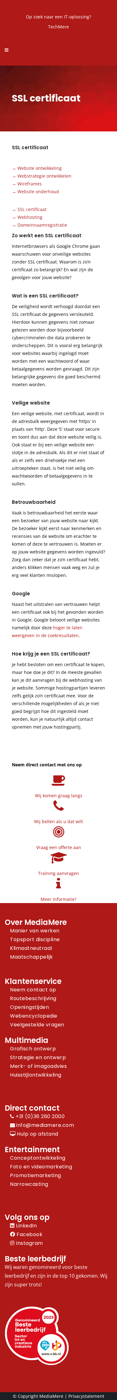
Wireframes (29, 184)
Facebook (28, 1234)
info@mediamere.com (45, 1125)
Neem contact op (33, 989)
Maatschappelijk (31, 956)
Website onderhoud (38, 191)
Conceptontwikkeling (38, 1158)
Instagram (29, 1243)
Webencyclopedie (33, 1015)
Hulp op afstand (37, 1133)
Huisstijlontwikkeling (35, 1074)
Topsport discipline (35, 939)
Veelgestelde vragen (37, 1024)
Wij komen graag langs (58, 795)
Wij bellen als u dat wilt (58, 821)
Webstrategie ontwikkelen (44, 176)
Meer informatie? (58, 899)
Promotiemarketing (35, 1175)
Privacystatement (86, 1396)
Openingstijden (29, 1007)
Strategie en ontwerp (38, 1057)
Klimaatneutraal (31, 948)
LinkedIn (26, 1225)
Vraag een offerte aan (58, 847)
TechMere (58, 27)
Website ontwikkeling (39, 168)
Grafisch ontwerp (33, 1048)
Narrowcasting (29, 1184)
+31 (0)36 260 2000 (39, 1116)
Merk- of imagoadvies (38, 1066)
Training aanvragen (58, 873)
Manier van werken (35, 930)
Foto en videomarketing (41, 1166)
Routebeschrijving (33, 998)
